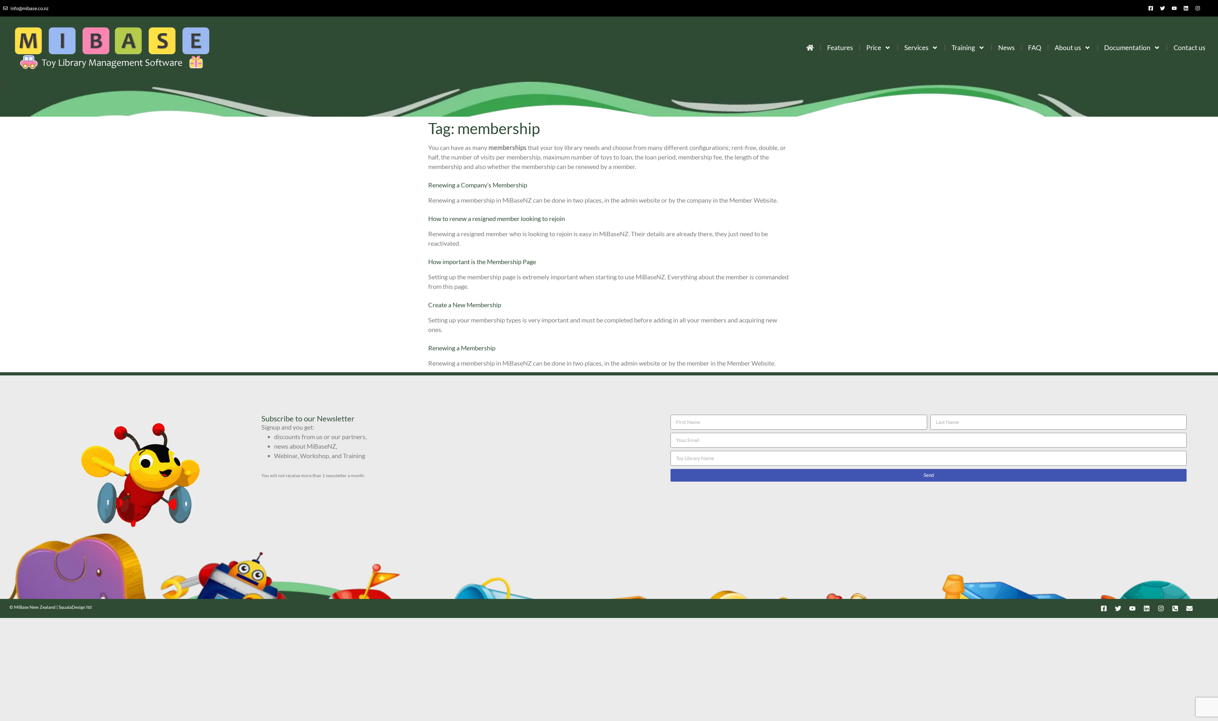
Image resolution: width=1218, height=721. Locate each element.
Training (963, 47)
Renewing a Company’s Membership (477, 185)
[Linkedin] (1186, 8)
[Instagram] (1198, 8)
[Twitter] (1162, 8)
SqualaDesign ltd (75, 607)
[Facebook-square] (1151, 8)
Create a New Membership (464, 305)
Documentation (1127, 47)
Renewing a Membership (461, 348)
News (1006, 47)
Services (916, 47)
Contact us (1189, 47)
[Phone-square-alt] (1175, 608)
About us (1068, 47)
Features (840, 47)
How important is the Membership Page (482, 261)
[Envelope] (1189, 608)
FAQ (1034, 47)
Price (873, 47)
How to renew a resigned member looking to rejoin (496, 218)
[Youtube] (1174, 8)
